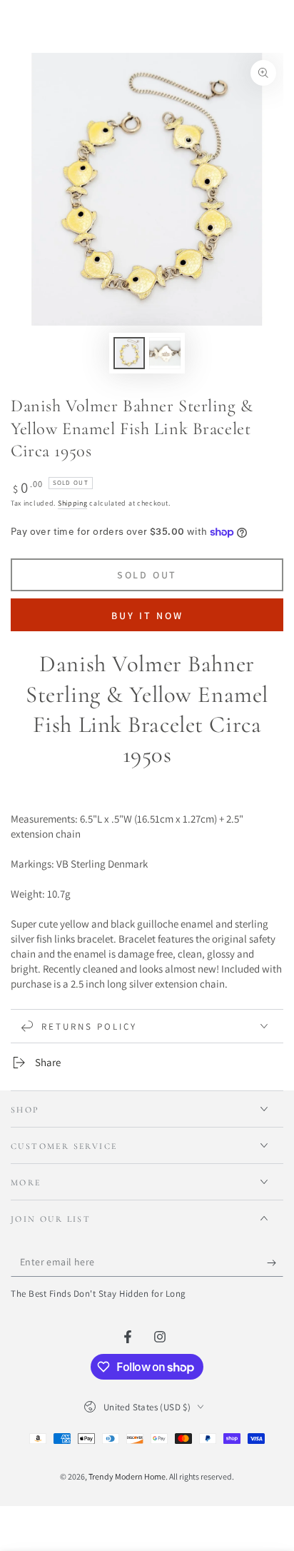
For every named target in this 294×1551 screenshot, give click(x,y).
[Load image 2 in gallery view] (165, 353)
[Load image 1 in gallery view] (129, 353)
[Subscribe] (275, 1262)
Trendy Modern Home (127, 1476)
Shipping (73, 503)
